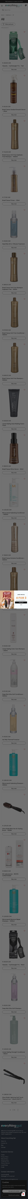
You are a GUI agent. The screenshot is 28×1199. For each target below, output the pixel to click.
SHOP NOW (21, 602)
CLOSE (21, 604)
